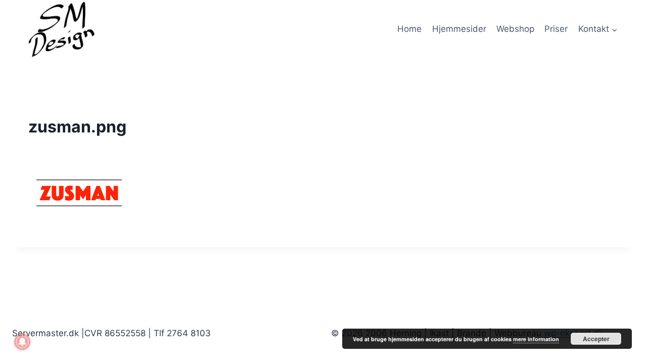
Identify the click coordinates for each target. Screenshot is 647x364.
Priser (556, 29)
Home (409, 29)
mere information (536, 339)
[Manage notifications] (22, 342)
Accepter (596, 338)
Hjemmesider (459, 29)
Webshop (515, 29)
